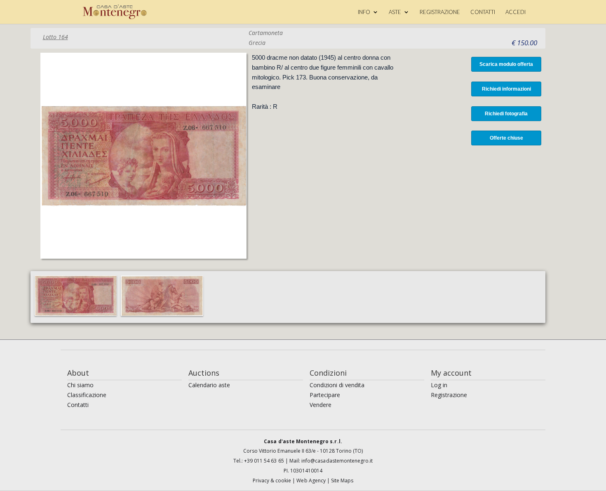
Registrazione (449, 395)
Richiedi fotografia (506, 114)
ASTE (395, 12)
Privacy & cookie (273, 480)
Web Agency (311, 480)
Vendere (320, 405)
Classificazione (86, 395)
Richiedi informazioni (506, 89)
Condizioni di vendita (337, 385)
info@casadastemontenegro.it (337, 460)
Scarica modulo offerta (506, 64)
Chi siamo (80, 385)
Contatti (78, 405)
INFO (364, 12)
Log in (439, 385)
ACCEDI (515, 12)
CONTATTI (482, 12)
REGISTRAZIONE (440, 12)
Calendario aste (209, 385)
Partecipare (325, 395)
